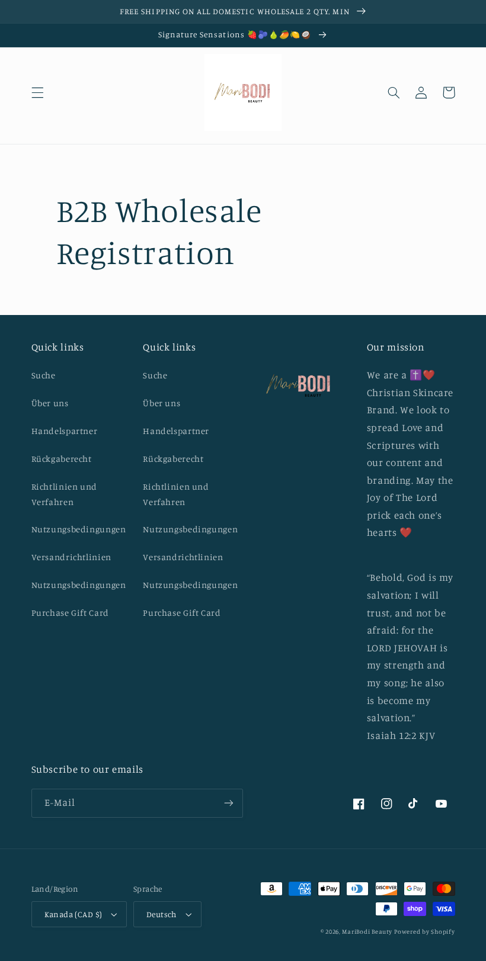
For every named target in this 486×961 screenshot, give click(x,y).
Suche (43, 375)
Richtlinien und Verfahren (64, 494)
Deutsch (161, 914)
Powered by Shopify (424, 931)
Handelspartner (64, 431)
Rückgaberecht (61, 459)
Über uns (50, 403)
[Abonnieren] (228, 803)
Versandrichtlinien (71, 557)
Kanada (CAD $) (73, 914)
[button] (37, 92)
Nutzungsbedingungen (78, 529)
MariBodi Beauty (367, 931)
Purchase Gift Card (70, 613)
